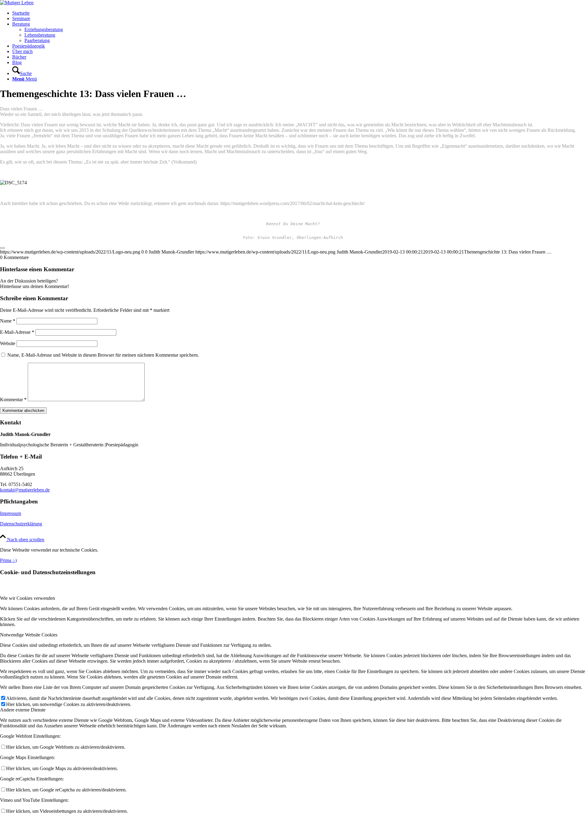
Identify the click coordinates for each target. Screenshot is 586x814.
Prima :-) (8, 560)
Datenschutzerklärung (21, 523)
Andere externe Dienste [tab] (22, 709)
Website (7, 343)
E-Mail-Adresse (17, 332)
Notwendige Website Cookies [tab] (28, 634)
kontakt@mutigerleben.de (25, 489)
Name (7, 320)
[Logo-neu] (17, 2)
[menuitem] (299, 13)
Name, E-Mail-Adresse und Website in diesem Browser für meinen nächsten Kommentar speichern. (103, 355)
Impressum (10, 513)
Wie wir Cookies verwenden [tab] (27, 598)
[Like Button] (2, 248)
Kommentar (13, 399)
